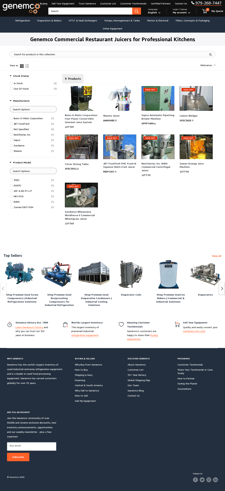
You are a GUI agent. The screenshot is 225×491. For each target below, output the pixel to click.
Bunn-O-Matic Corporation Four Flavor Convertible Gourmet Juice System (81, 119)
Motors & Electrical (157, 20)
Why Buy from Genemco (88, 364)
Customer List (108, 3)
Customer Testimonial (190, 364)
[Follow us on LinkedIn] (215, 479)
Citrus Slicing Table (77, 163)
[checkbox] (35, 83)
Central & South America (89, 385)
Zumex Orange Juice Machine (192, 165)
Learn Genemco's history (29, 327)
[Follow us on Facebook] (195, 479)
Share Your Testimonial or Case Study (195, 371)
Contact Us (181, 3)
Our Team (133, 385)
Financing (80, 380)
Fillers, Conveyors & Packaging (193, 20)
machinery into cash (194, 331)
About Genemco (137, 364)
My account (180, 12)
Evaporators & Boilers (49, 20)
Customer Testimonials (133, 3)
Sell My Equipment (85, 400)
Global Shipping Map (139, 380)
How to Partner (186, 378)
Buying (43, 3)
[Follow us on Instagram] (208, 479)
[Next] (222, 288)
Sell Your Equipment (63, 3)
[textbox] (33, 109)
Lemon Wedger (189, 115)
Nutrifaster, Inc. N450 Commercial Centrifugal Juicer (156, 167)
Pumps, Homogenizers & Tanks (122, 20)
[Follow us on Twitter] (202, 479)
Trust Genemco (87, 3)
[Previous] (3, 288)
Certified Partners (161, 3)
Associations (184, 388)
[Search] (136, 11)
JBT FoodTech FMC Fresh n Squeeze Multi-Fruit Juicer (119, 165)
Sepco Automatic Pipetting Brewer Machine (158, 117)
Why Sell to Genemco (87, 390)
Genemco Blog (136, 390)
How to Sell (81, 395)
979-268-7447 (207, 3)
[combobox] (90, 11)
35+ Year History (137, 374)
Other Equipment (112, 28)
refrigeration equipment (84, 335)
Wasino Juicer (111, 115)
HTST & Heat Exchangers (83, 20)
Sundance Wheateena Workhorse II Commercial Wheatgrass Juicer (80, 215)
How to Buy (81, 369)
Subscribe (18, 456)
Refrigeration (22, 20)
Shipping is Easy (83, 374)
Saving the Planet (187, 383)
